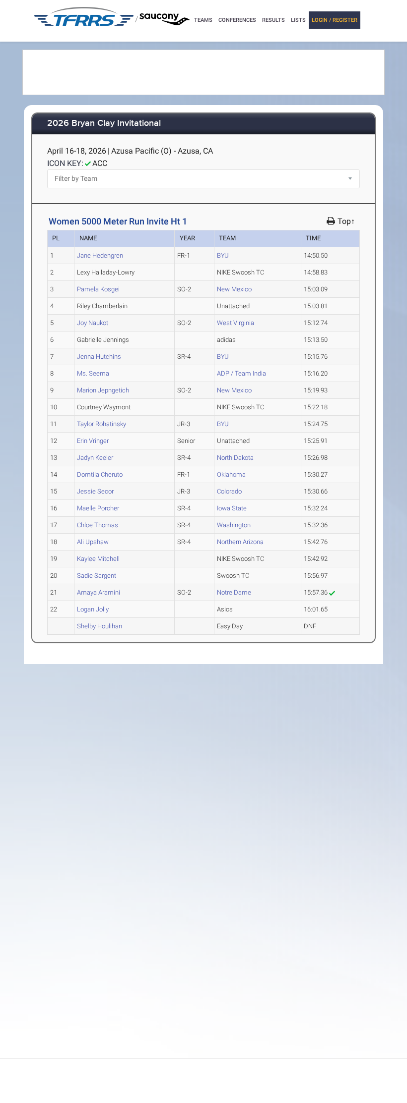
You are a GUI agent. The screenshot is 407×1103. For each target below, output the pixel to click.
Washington (234, 525)
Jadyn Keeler (95, 457)
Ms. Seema (93, 373)
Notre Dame (234, 592)
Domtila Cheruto (100, 474)
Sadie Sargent (96, 575)
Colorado (229, 491)
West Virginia (235, 323)
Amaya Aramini (98, 592)
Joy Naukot (92, 323)
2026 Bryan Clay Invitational (104, 123)
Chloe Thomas (97, 525)
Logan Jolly (93, 609)
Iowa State (232, 508)
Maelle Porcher (98, 508)
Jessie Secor (95, 491)
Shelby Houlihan (99, 626)
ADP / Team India (241, 373)
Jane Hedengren (100, 255)
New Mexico (234, 289)
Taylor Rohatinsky (101, 424)
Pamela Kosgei (98, 289)
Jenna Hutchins (99, 356)
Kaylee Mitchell (98, 558)
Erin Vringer (93, 440)
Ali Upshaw (93, 542)
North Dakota (235, 457)
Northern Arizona (240, 542)
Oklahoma (231, 474)
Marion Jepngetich (103, 390)
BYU (223, 255)
